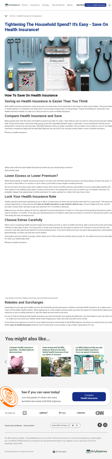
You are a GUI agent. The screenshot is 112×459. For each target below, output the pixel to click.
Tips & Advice (58, 5)
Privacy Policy (29, 425)
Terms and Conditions (13, 425)
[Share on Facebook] (76, 425)
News (70, 5)
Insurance (35, 5)
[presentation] (5, 361)
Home (25, 5)
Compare (95, 5)
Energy (45, 5)
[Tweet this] (72, 425)
